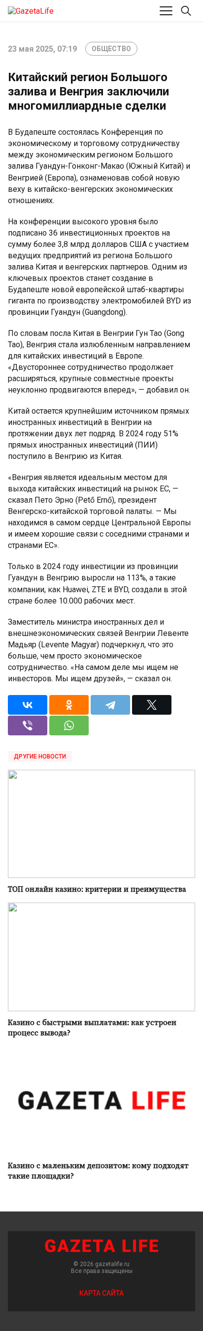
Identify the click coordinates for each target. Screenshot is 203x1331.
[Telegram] (110, 705)
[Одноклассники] (69, 705)
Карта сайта (101, 1293)
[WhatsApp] (69, 725)
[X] (151, 705)
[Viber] (27, 725)
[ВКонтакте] (27, 705)
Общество (111, 49)
